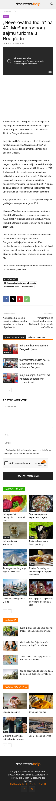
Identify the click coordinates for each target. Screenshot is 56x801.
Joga (5, 708)
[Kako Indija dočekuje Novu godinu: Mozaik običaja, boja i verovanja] (10, 631)
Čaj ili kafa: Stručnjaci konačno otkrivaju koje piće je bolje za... (34, 644)
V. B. (7, 43)
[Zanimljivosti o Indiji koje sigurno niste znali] (15, 557)
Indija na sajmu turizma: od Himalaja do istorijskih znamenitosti (34, 378)
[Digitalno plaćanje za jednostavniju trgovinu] (15, 725)
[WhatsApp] (27, 299)
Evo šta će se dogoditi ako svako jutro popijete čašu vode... (40, 571)
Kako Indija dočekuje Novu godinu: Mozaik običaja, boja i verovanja (36, 629)
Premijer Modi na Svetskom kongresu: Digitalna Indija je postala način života (41, 322)
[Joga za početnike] (15, 701)
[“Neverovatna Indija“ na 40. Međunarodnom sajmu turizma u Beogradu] (10, 363)
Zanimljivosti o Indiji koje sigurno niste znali (14, 570)
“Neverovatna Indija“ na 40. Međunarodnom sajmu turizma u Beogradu (34, 363)
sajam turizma (27, 286)
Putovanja (7, 352)
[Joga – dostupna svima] (41, 725)
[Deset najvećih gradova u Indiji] (15, 587)
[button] (5, 4)
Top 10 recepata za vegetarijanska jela (38, 516)
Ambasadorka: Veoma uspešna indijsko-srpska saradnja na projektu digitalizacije (15, 322)
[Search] (52, 4)
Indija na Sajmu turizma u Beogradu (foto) (33, 347)
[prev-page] (5, 390)
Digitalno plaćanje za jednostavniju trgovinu (13, 737)
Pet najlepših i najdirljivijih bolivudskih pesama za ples (41, 601)
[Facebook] (6, 299)
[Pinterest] (20, 299)
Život (15, 11)
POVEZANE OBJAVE (14, 337)
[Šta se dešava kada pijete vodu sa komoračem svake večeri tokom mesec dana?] (10, 674)
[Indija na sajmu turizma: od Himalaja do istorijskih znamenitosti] (10, 378)
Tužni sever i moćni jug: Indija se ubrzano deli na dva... (35, 658)
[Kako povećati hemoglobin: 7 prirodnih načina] (15, 503)
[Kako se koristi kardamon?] (15, 530)
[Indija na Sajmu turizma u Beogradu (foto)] (10, 349)
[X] (13, 299)
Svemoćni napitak (37, 711)
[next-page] (9, 390)
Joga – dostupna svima (40, 735)
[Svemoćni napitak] (41, 701)
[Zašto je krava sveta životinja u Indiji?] (41, 530)
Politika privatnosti (18, 783)
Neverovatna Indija (11, 286)
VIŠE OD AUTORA (36, 337)
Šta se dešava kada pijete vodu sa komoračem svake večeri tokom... (36, 672)
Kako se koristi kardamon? (10, 543)
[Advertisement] (28, 97)
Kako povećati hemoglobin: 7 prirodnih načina (14, 517)
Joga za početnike (11, 711)
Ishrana (6, 510)
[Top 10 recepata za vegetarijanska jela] (41, 503)
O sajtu (33, 783)
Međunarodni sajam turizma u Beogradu (20, 283)
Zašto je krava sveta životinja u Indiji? (38, 543)
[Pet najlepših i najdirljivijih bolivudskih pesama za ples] (41, 587)
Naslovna (7, 11)
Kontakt (42, 783)
